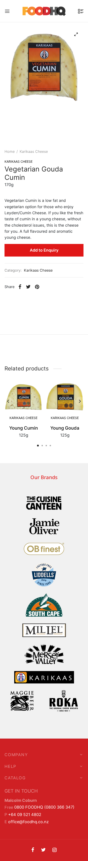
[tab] (44, 346)
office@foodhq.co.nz (28, 821)
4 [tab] (50, 445)
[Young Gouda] (65, 395)
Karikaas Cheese (34, 151)
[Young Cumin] (23, 395)
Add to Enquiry (44, 250)
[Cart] (80, 11)
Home (10, 151)
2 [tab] (42, 445)
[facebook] (33, 850)
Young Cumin (23, 427)
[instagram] (54, 850)
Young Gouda (64, 427)
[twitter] (43, 850)
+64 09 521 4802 (24, 814)
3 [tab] (46, 445)
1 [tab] (38, 445)
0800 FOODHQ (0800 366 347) (44, 807)
